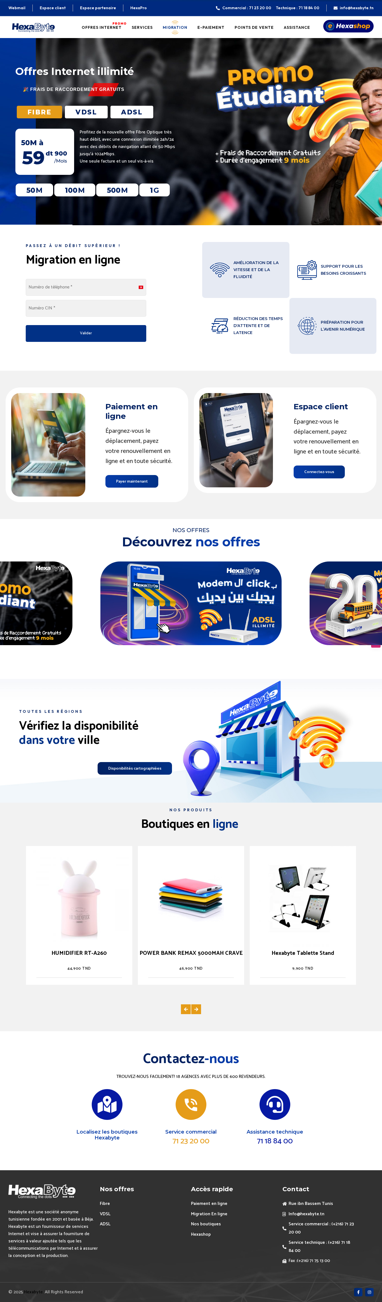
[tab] (39, 112)
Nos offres (117, 1189)
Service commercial (191, 1132)
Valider (86, 333)
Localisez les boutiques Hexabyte (107, 1135)
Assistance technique (275, 1132)
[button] (186, 1009)
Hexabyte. (34, 1292)
